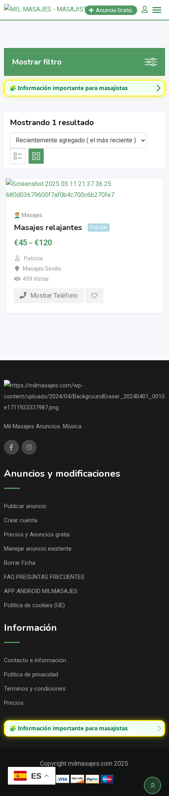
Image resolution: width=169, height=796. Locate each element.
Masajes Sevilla (42, 268)
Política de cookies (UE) (34, 605)
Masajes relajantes (48, 227)
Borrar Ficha (19, 562)
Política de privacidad (31, 674)
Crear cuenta (20, 520)
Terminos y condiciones (35, 688)
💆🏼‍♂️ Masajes (28, 215)
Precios (14, 702)
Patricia (33, 258)
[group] (84, 88)
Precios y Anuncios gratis (37, 534)
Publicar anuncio (25, 506)
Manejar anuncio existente (38, 548)
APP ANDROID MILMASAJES (40, 591)
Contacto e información (35, 660)
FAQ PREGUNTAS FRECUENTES (44, 576)
